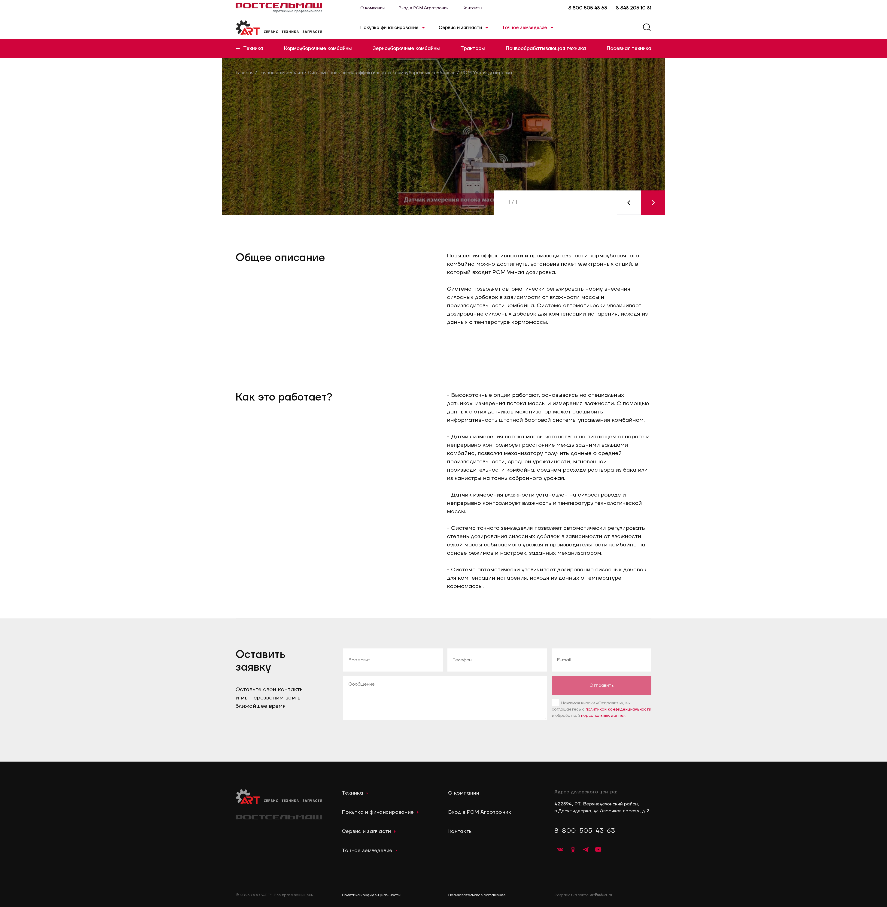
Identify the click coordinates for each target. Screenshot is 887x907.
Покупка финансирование (389, 28)
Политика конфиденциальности (371, 895)
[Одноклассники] (573, 849)
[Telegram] (585, 849)
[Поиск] (646, 28)
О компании (372, 8)
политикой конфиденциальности (618, 709)
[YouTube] (598, 849)
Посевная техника (629, 48)
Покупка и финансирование (378, 812)
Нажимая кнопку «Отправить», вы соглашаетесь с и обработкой (601, 709)
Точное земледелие (524, 28)
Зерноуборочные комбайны (406, 48)
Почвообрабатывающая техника (546, 48)
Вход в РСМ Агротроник (423, 8)
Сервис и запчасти (460, 28)
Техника (253, 48)
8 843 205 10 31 (633, 8)
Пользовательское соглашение (477, 895)
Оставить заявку (269, 212)
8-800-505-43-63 (584, 830)
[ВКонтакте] (560, 849)
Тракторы (472, 48)
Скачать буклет (340, 212)
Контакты (472, 8)
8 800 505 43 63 (587, 8)
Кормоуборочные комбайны (318, 48)
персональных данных (603, 715)
